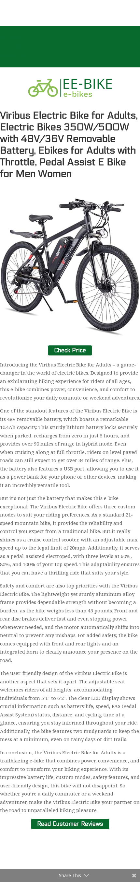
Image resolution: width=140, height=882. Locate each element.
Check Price (70, 350)
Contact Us (12, 63)
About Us (11, 38)
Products (10, 46)
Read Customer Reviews (70, 824)
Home (7, 30)
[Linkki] (70, 105)
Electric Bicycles (18, 55)
